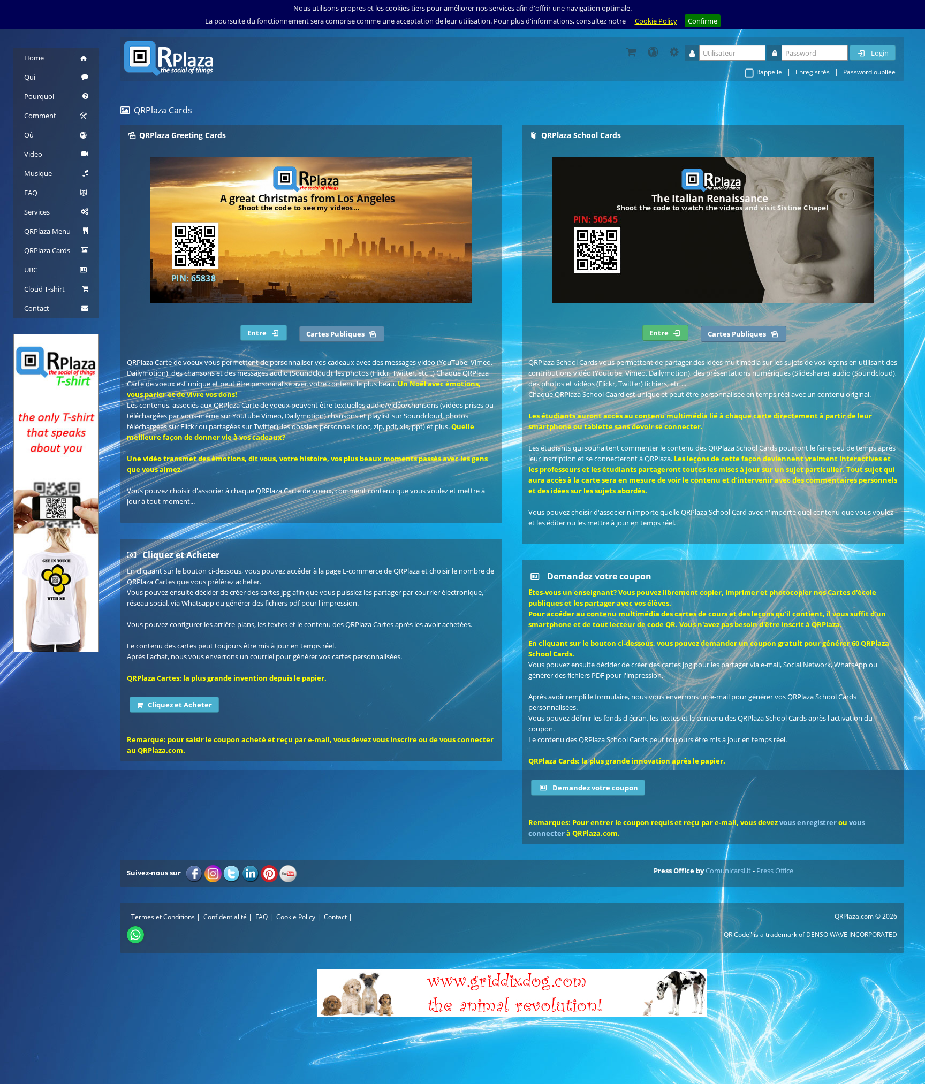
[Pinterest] (269, 872)
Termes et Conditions (163, 916)
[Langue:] (652, 52)
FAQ (261, 916)
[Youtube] (288, 872)
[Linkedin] (250, 872)
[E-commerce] (631, 52)
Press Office (774, 870)
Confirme (702, 21)
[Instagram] (213, 872)
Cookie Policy (656, 21)
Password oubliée (869, 72)
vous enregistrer (808, 822)
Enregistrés (812, 72)
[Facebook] (194, 872)
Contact (335, 916)
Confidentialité (225, 916)
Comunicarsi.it (728, 870)
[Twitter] (231, 872)
